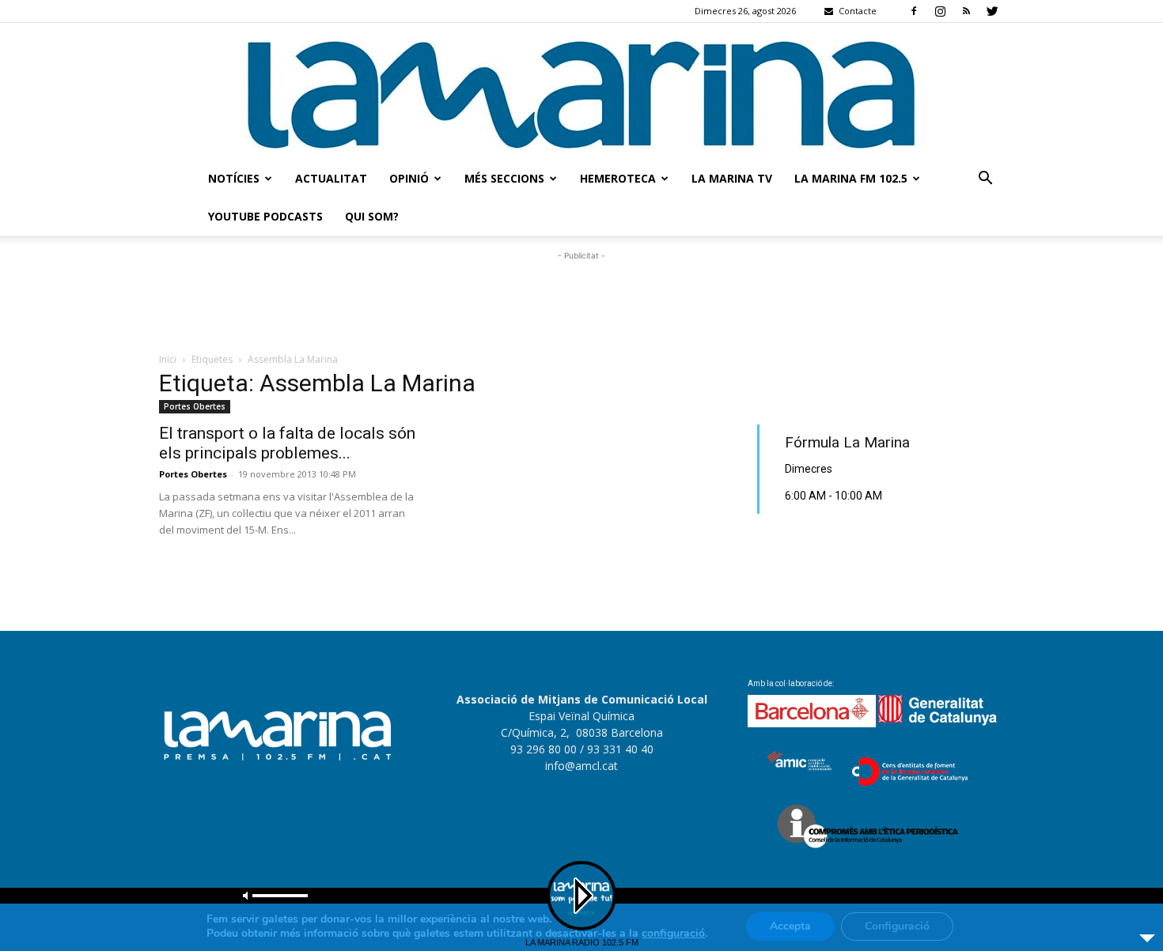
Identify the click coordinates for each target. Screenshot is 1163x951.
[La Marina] (581, 91)
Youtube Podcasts (265, 216)
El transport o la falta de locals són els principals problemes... (287, 443)
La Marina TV (731, 178)
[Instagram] (940, 11)
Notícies (233, 178)
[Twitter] (992, 11)
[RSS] (966, 11)
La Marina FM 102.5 (850, 178)
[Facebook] (914, 11)
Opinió (409, 178)
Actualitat (331, 178)
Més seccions (504, 178)
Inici (167, 359)
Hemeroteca (618, 178)
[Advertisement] (581, 299)
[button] (985, 179)
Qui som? (372, 216)
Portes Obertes (194, 406)
